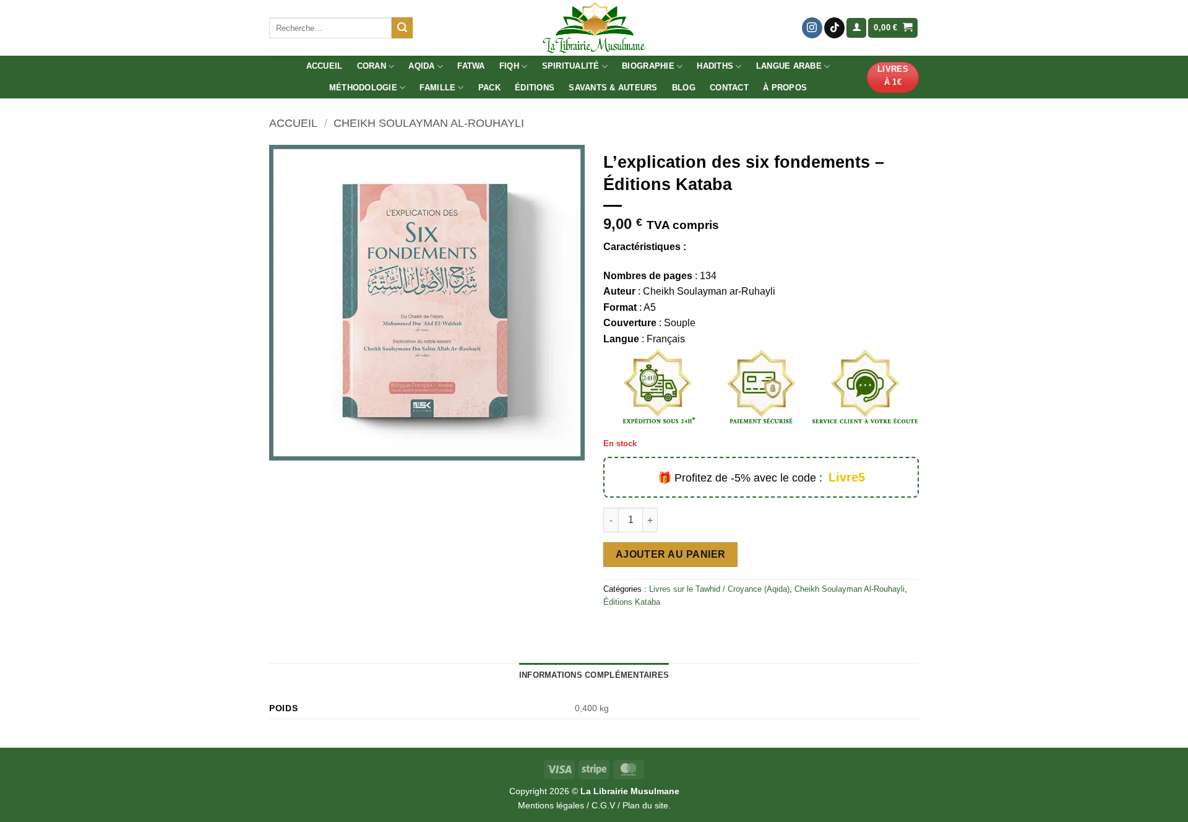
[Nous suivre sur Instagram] (812, 27)
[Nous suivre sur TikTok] (834, 27)
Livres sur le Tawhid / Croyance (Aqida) (719, 589)
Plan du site (645, 805)
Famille (437, 87)
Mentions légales (551, 805)
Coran (371, 66)
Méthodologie (363, 87)
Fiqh (509, 66)
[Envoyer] (402, 27)
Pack (489, 87)
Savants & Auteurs (613, 87)
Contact (729, 87)
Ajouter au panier (671, 554)
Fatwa (470, 66)
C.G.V (603, 805)
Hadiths (715, 66)
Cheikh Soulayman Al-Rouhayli (429, 122)
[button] (856, 28)
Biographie (648, 66)
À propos (785, 87)
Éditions (534, 87)
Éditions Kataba (631, 602)
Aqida (421, 66)
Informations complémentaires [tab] (594, 675)
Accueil (324, 66)
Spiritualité (571, 66)
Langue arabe (789, 66)
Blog (683, 87)
